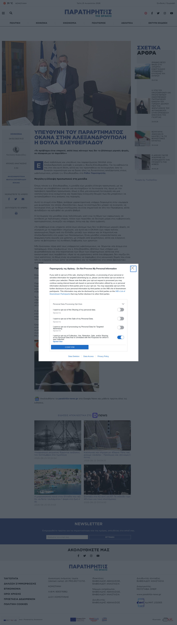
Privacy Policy (103, 356)
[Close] (133, 268)
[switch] (120, 309)
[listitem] (88, 304)
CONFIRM (70, 347)
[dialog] (88, 312)
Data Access (88, 356)
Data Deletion (73, 356)
